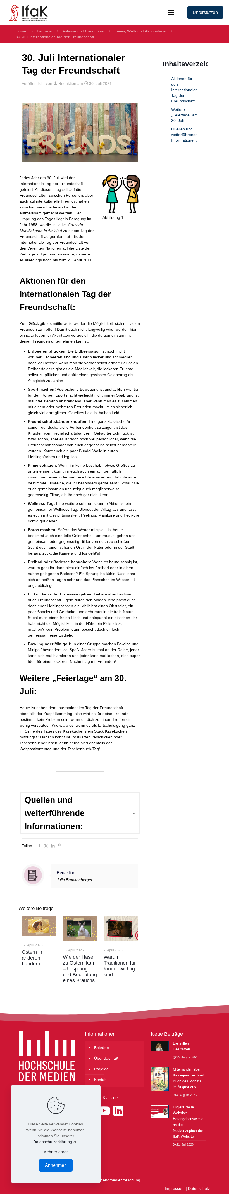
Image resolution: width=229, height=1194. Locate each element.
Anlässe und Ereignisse (83, 31)
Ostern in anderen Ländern (32, 958)
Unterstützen (205, 12)
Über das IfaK (106, 1058)
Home (21, 31)
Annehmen (56, 1165)
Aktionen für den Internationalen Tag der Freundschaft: (184, 89)
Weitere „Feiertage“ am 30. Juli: (184, 115)
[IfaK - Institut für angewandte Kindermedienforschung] (27, 12)
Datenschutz (199, 1188)
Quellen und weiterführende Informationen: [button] (55, 813)
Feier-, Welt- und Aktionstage (140, 31)
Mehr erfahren (56, 1152)
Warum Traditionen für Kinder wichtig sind (120, 965)
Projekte (101, 1069)
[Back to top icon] (202, 1182)
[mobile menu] (171, 12)
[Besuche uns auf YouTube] (105, 1111)
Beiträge (44, 31)
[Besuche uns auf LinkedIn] (118, 1111)
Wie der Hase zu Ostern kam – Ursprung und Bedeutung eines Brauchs (80, 968)
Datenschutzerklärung (52, 1141)
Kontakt (101, 1079)
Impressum (175, 1188)
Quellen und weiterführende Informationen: (184, 134)
